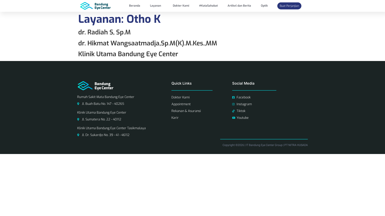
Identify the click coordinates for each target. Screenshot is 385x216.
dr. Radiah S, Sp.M (104, 32)
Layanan (155, 6)
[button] (156, 5)
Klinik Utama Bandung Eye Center (128, 54)
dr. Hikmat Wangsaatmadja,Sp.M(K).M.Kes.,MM (147, 43)
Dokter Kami (181, 6)
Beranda (134, 6)
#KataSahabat (208, 6)
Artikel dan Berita (239, 6)
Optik (264, 6)
